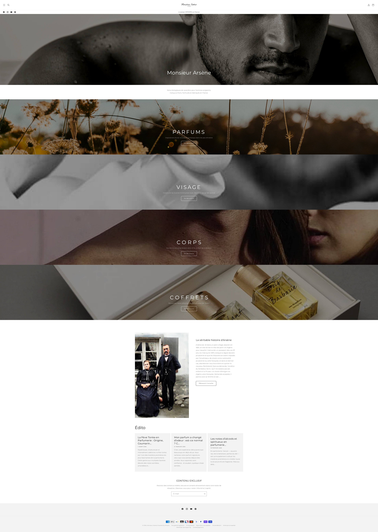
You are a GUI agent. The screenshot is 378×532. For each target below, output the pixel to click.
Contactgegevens (198, 527)
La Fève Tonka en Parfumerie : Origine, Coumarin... (150, 440)
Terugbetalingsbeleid (177, 525)
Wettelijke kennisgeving (183, 527)
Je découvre (189, 143)
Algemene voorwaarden (203, 525)
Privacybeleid (190, 525)
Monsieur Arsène (152, 525)
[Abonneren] (204, 494)
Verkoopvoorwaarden (229, 525)
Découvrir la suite (206, 383)
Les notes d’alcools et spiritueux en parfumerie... (224, 441)
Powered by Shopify (164, 525)
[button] (4, 5)
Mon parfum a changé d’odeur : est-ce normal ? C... (188, 440)
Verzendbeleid (216, 525)
